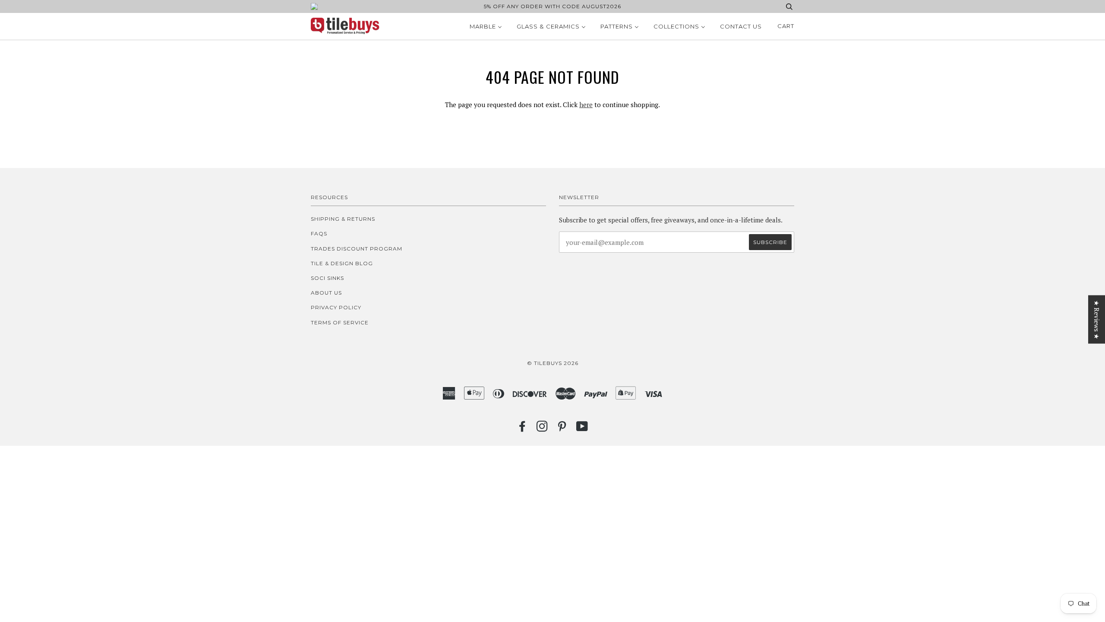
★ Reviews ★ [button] (1096, 319)
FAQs (319, 233)
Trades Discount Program (356, 248)
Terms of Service (340, 322)
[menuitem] (486, 26)
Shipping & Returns (343, 219)
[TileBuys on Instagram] (542, 428)
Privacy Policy (336, 307)
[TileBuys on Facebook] (522, 428)
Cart (785, 25)
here (586, 104)
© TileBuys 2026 (552, 363)
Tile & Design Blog (342, 263)
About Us (326, 292)
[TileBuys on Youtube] (582, 428)
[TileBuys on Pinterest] (562, 428)
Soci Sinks (327, 278)
